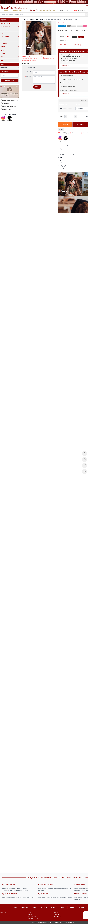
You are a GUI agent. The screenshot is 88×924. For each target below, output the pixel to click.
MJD (2, 60)
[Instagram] (3, 118)
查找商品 (3, 20)
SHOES (3, 46)
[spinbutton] (71, 116)
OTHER (3, 53)
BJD (2, 33)
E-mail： (29, 72)
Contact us (31, 912)
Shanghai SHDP (6, 109)
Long (41, 19)
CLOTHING (4, 43)
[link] (24, 19)
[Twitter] (9, 118)
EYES (2, 50)
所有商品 (31, 19)
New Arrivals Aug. (6, 23)
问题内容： (29, 77)
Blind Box (4, 56)
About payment (32, 916)
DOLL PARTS (5, 36)
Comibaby (61, 22)
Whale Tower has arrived (9, 106)
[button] (66, 116)
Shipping (30, 914)
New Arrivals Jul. (6, 26)
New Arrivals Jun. (6, 30)
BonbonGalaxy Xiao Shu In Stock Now (12, 100)
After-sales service (33, 918)
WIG (2, 40)
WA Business (5, 103)
